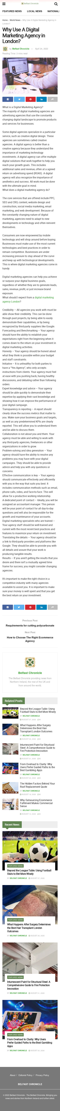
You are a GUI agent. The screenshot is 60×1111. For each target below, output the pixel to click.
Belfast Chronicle (20, 48)
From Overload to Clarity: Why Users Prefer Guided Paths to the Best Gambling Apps (37, 767)
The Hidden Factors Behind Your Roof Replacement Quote (37, 785)
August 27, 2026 (28, 719)
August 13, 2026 (28, 814)
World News (15, 20)
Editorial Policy (25, 1075)
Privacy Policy (42, 1075)
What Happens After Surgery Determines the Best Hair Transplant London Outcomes (36, 728)
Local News (34, 11)
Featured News (12, 11)
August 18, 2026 (28, 794)
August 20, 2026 (28, 778)
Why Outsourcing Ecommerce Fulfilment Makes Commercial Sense (36, 803)
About (12, 1075)
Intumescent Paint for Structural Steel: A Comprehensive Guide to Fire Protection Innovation (37, 747)
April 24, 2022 (41, 48)
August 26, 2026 (28, 739)
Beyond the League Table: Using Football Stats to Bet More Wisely (38, 710)
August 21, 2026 (28, 758)
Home (5, 20)
